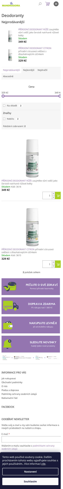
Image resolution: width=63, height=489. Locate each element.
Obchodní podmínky (12, 382)
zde (43, 463)
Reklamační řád (9, 397)
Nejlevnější (28, 69)
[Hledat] (40, 4)
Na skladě (14, 105)
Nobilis (12, 118)
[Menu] (56, 4)
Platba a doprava (10, 390)
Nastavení (30, 471)
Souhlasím (30, 481)
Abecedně (8, 76)
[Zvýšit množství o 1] (53, 193)
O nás (4, 386)
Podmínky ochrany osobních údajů (19, 393)
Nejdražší (42, 69)
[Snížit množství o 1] (53, 197)
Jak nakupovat (9, 378)
